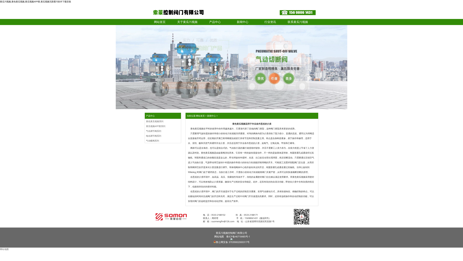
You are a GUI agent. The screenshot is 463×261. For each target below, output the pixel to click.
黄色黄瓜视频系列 (154, 121)
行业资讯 (270, 22)
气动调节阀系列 (153, 131)
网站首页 (160, 22)
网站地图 (219, 236)
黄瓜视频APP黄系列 (155, 126)
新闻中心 (242, 22)
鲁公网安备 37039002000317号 (233, 242)
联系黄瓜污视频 (298, 22)
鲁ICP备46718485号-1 (238, 236)
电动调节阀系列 (153, 135)
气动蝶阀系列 (152, 140)
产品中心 (215, 22)
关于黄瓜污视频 (187, 22)
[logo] (179, 18)
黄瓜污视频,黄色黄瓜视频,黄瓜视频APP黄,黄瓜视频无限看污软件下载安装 (35, 1)
